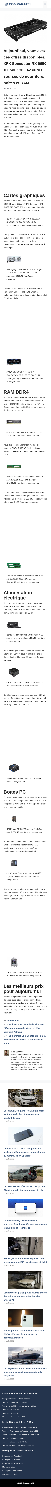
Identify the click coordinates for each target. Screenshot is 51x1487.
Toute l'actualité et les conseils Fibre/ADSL (20, 1435)
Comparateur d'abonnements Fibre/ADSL (20, 1427)
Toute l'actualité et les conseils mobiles (19, 1406)
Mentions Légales (10, 1467)
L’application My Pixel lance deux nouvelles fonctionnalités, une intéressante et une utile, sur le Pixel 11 (25, 1224)
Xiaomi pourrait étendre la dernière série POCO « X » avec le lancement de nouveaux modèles (24, 1334)
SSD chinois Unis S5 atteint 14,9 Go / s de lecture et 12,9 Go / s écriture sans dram (25, 1040)
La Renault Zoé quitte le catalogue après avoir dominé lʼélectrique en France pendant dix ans (24, 1114)
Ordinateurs (13, 1020)
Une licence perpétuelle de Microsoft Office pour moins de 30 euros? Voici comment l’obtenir (24, 1028)
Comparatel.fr (29, 1483)
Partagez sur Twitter (11, 1460)
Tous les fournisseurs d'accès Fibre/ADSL (20, 1431)
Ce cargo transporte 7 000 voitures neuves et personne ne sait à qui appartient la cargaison (25, 1372)
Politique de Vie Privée (12, 1471)
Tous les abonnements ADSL (14, 1442)
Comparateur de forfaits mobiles (16, 1399)
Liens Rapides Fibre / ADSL (17, 1422)
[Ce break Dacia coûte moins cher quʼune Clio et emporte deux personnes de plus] (25, 1181)
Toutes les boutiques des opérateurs (18, 1445)
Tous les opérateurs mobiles (14, 1402)
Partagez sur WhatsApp (12, 1463)
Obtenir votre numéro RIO (13, 1417)
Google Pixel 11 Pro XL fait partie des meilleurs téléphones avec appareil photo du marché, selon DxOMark (24, 1152)
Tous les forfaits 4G (10, 1413)
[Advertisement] (25, 166)
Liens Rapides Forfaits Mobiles (19, 1393)
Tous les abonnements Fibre (14, 1438)
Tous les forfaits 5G (10, 1409)
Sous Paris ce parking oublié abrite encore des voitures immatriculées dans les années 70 (25, 1296)
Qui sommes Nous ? (11, 1474)
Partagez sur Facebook (12, 1456)
